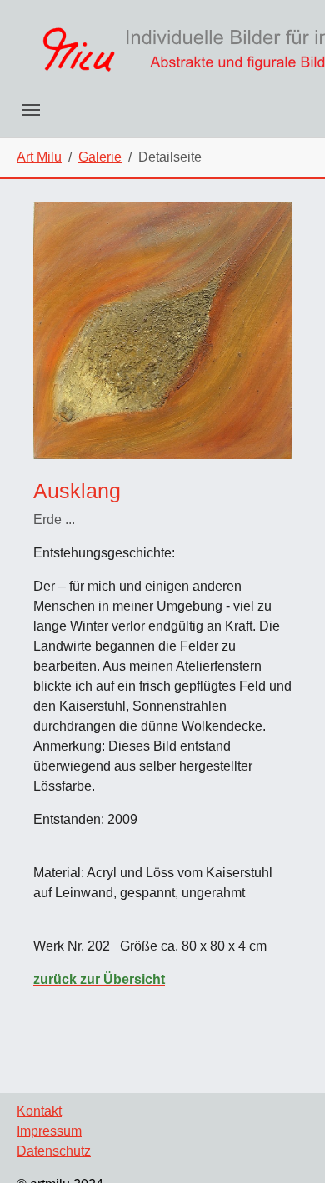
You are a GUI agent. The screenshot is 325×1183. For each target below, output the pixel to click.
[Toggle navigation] (31, 110)
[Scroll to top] (288, 1146)
